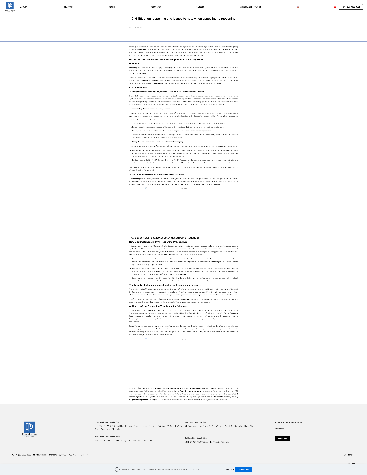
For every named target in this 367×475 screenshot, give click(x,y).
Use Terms (348, 455)
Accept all (244, 469)
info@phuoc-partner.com (46, 455)
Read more (230, 469)
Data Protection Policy (192, 469)
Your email (279, 429)
